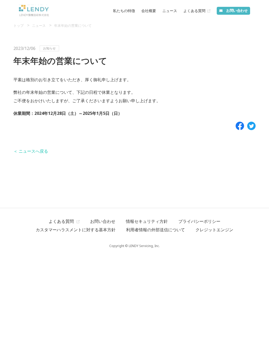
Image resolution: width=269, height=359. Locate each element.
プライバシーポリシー (199, 221)
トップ (18, 25)
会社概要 (148, 10)
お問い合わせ (102, 221)
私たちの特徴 (124, 10)
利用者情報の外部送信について (155, 230)
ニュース (169, 10)
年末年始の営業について (73, 25)
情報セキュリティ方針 (147, 221)
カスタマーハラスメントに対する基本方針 (76, 230)
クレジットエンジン (214, 230)
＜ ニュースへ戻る (30, 151)
